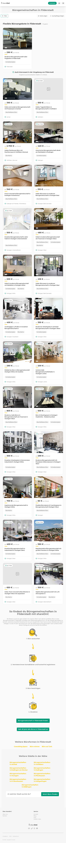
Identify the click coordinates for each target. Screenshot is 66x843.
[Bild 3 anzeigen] (9, 47)
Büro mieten (35, 746)
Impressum (5, 836)
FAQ (35, 817)
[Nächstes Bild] (29, 38)
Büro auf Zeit (47, 746)
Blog (35, 816)
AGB (10, 836)
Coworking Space (20, 746)
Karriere (5, 816)
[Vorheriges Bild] (5, 38)
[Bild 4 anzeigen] (10, 47)
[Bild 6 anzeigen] (13, 98)
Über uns (5, 814)
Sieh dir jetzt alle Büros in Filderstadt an (33, 729)
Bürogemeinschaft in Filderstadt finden (33, 720)
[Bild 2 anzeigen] (39, 141)
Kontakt (36, 814)
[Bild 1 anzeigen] (6, 47)
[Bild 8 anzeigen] (15, 141)
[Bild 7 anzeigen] (14, 98)
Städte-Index (37, 819)
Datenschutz (16, 836)
